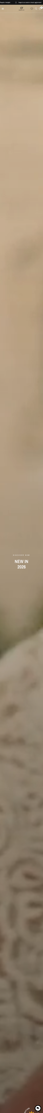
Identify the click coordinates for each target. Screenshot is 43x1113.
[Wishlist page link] (32, 9)
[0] (39, 9)
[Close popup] (39, 1100)
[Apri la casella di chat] (38, 1108)
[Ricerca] (36, 9)
